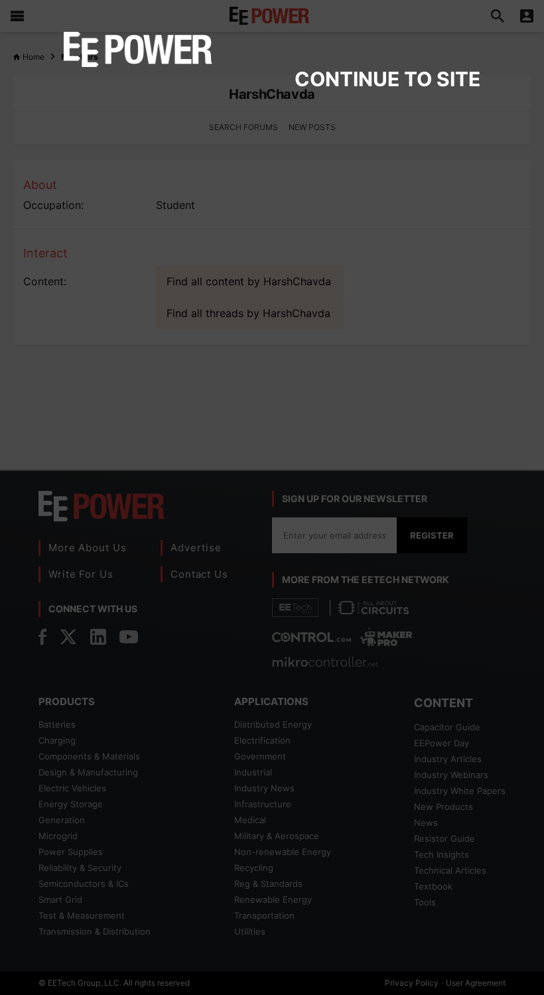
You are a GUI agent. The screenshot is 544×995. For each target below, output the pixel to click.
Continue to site (387, 79)
